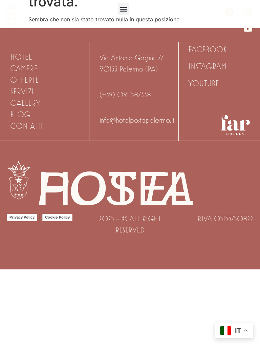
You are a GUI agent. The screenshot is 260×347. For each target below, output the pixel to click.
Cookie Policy (57, 217)
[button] (123, 9)
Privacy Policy (22, 217)
